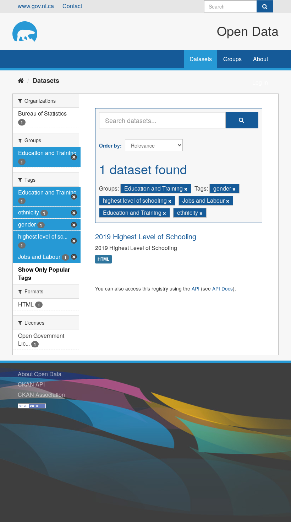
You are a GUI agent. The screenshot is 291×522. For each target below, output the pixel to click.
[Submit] (265, 6)
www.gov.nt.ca (36, 6)
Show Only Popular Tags (44, 273)
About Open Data (39, 374)
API (195, 288)
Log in (260, 82)
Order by (109, 145)
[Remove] (185, 189)
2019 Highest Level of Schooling (145, 236)
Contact (72, 6)
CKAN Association (41, 394)
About (260, 59)
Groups (232, 59)
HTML (103, 259)
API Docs (222, 288)
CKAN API (31, 384)
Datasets (201, 59)
